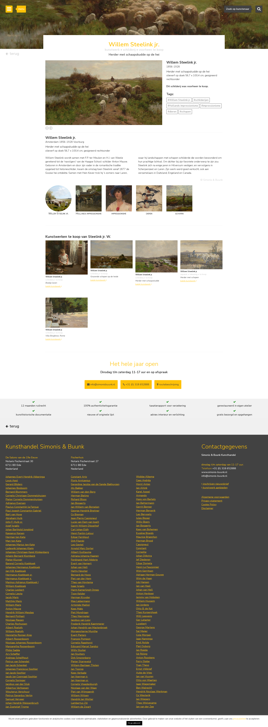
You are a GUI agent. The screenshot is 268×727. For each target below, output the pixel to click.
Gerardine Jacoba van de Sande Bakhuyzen (95, 484)
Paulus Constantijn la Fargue (22, 507)
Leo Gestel (77, 544)
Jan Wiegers (143, 699)
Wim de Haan (144, 578)
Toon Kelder (78, 593)
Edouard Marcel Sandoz (84, 646)
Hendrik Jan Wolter (82, 699)
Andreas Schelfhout (17, 657)
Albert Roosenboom (17, 639)
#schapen (185, 111)
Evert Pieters (78, 635)
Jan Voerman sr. (79, 680)
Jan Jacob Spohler (16, 672)
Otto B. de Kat (144, 608)
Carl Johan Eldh (80, 529)
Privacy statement (211, 500)
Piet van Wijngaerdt (82, 691)
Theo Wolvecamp (146, 703)
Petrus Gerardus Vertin (19, 695)
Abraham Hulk (14, 518)
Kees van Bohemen (147, 529)
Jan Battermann (145, 503)
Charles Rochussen (16, 623)
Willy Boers (143, 522)
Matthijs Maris (14, 601)
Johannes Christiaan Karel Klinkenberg (27, 552)
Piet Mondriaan (79, 612)
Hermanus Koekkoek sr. (19, 574)
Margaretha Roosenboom (20, 646)
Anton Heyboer (145, 593)
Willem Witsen (80, 695)
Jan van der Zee (145, 706)
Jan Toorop (77, 669)
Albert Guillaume (81, 552)
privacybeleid (239, 718)
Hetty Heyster (79, 571)
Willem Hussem (145, 601)
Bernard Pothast (15, 616)
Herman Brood (144, 540)
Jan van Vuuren (144, 676)
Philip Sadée (13, 650)
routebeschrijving (168, 384)
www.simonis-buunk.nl (214, 472)
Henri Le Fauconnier (147, 567)
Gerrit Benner (144, 506)
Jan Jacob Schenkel (16, 665)
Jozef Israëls (12, 525)
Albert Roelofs (14, 627)
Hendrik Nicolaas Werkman (151, 691)
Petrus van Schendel (17, 661)
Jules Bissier (143, 518)
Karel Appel (143, 491)
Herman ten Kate (15, 537)
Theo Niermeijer (80, 616)
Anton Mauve (13, 608)
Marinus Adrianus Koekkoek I (22, 582)
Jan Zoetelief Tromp (17, 706)
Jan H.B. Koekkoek (16, 571)
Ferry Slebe (143, 661)
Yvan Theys (142, 665)
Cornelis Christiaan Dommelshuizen (26, 495)
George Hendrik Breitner (85, 510)
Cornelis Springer (15, 680)
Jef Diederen (143, 559)
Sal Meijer (142, 631)
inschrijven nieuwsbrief (215, 484)
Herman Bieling (80, 495)
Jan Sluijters (78, 654)
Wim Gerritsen (144, 571)
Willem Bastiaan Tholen (85, 665)
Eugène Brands (145, 533)
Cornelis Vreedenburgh (84, 684)
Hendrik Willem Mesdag (20, 612)
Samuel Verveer (15, 699)
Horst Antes (143, 484)
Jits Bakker (77, 488)
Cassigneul (142, 544)
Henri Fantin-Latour (82, 533)
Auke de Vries (144, 672)
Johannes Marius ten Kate (20, 544)
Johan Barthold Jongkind (19, 529)
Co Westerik (143, 695)
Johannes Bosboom (16, 488)
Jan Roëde (142, 650)
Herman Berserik (145, 510)
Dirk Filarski (77, 541)
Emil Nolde (142, 642)
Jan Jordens (142, 604)
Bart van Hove (14, 514)
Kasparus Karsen (15, 533)
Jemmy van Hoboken (148, 597)
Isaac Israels (77, 586)
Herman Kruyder (80, 597)
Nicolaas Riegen (15, 620)
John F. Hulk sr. (14, 522)
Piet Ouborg (143, 646)
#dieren (172, 111)
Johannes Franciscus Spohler (22, 669)
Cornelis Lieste (14, 593)
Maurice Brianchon (146, 537)
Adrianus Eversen (16, 503)
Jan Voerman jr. (79, 676)
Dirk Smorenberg (81, 657)
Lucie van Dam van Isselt (85, 522)
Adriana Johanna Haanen (85, 556)
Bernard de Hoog (81, 574)
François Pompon (80, 639)
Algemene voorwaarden (215, 497)
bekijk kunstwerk (53, 286)
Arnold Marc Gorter (82, 548)
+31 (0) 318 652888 (137, 384)
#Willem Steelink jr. (179, 100)
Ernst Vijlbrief (144, 669)
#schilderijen (201, 100)
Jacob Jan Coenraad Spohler (21, 676)
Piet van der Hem (81, 578)
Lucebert (141, 623)
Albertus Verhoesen (17, 688)
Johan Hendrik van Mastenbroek (89, 627)
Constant (141, 548)
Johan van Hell (79, 567)
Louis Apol (12, 480)
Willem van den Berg (83, 492)
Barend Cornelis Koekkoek (20, 563)
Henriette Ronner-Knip (19, 635)
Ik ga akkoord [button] (134, 723)
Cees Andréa (143, 480)
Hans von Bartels (146, 499)
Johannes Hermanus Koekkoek (23, 567)
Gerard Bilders (14, 484)
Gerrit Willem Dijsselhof (85, 525)
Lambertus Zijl (79, 703)
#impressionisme (210, 105)
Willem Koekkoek (16, 586)
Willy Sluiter (78, 650)
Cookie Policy (208, 504)
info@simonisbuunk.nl (102, 384)
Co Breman (77, 514)
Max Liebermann (80, 601)
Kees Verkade (78, 672)
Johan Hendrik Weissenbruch (22, 703)
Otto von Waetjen (146, 680)
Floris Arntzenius (80, 480)
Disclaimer (207, 508)
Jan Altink (141, 488)
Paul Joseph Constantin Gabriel (23, 510)
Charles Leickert (15, 590)
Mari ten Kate (13, 541)
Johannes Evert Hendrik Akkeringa (25, 476)
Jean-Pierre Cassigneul (84, 518)
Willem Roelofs (15, 631)
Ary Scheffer (13, 654)
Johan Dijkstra (144, 555)
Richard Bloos (79, 499)
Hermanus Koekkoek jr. (19, 578)
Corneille (141, 552)
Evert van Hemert (81, 563)
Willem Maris (13, 605)
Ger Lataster (143, 620)
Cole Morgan (143, 635)
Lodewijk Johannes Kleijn (20, 548)
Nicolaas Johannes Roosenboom (24, 642)
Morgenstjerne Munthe (84, 631)
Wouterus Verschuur (18, 691)
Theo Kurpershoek (146, 612)
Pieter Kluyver (14, 559)
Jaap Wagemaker (146, 684)
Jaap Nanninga (144, 638)
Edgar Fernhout (80, 537)
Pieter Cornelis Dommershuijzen (24, 499)
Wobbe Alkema (145, 476)
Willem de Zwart (81, 706)
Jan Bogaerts (78, 503)
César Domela (144, 563)
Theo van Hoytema (82, 582)
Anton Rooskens (145, 657)
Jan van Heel (143, 586)
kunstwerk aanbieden (215, 487)
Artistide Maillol (80, 605)
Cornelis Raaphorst (82, 642)
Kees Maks (77, 608)
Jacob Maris (12, 597)
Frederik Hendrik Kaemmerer (87, 623)
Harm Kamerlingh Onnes (85, 590)
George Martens (145, 627)
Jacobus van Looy (80, 620)
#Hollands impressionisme (183, 105)
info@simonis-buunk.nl (214, 476)
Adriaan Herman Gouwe (150, 574)
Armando (141, 495)
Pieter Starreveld (81, 661)
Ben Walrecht (144, 687)
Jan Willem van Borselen (85, 507)
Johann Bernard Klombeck (20, 556)
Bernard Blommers (16, 492)
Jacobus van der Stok (18, 684)
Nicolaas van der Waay (84, 688)
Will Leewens (144, 616)
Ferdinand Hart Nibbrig (84, 559)
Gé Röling (141, 654)
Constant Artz (79, 476)
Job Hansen (142, 582)
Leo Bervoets (143, 514)
